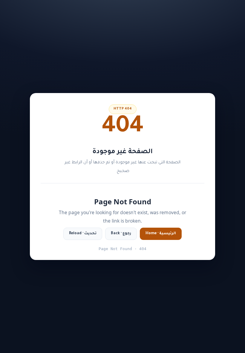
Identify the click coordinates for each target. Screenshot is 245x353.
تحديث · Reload (83, 234)
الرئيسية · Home (161, 234)
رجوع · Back (121, 234)
